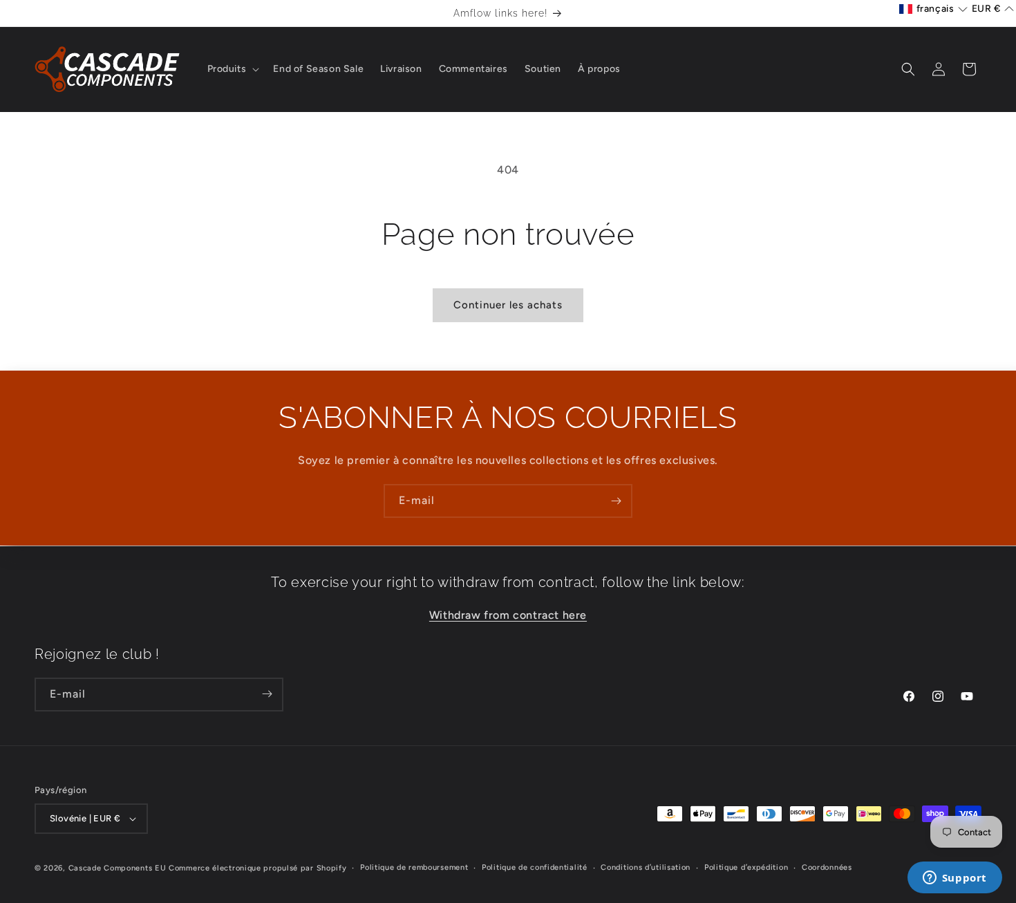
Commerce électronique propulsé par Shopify (257, 868)
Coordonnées (827, 867)
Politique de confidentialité (534, 867)
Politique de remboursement (414, 867)
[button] (232, 69)
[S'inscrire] (616, 501)
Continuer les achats (508, 305)
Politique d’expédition (746, 867)
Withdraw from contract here (508, 614)
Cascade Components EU (117, 868)
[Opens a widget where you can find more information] (954, 879)
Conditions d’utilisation (645, 867)
